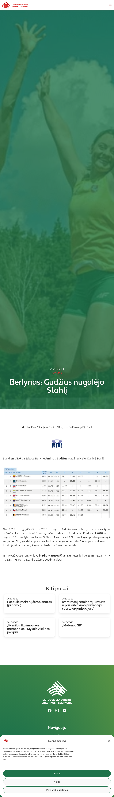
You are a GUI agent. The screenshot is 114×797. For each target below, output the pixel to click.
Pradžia (31, 426)
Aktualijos (42, 426)
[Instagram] (57, 710)
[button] (109, 740)
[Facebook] (49, 710)
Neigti (57, 781)
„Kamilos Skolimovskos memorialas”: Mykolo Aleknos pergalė (28, 628)
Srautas (52, 426)
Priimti (57, 773)
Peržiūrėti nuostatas (57, 789)
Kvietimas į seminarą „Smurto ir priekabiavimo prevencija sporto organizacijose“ (84, 605)
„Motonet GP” (72, 625)
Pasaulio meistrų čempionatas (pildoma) (29, 603)
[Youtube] (64, 710)
